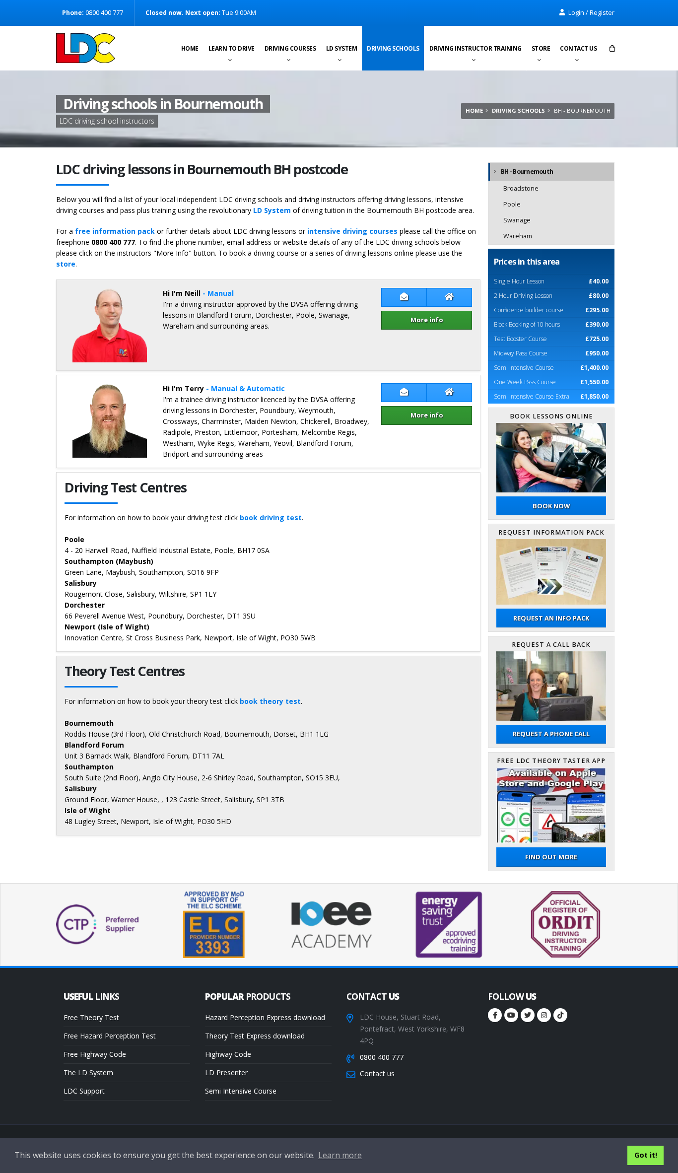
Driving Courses (290, 48)
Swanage (517, 220)
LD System (341, 48)
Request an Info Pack (551, 618)
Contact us (578, 48)
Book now (551, 505)
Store (541, 48)
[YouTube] (511, 1015)
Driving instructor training (475, 48)
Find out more (551, 856)
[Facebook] (495, 1015)
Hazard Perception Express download (265, 1017)
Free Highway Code (95, 1054)
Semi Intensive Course (240, 1091)
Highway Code (228, 1054)
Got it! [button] (645, 1155)
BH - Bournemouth (527, 171)
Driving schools (393, 48)
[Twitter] (528, 1015)
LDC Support (84, 1091)
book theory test (270, 701)
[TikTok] (560, 1015)
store (65, 264)
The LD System (88, 1072)
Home (190, 48)
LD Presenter (226, 1072)
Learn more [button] (340, 1155)
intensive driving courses (352, 231)
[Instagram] (544, 1015)
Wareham (517, 236)
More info (426, 319)
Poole (512, 204)
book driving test (271, 517)
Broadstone (521, 188)
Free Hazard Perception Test (110, 1035)
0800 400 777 (382, 1057)
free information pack (115, 231)
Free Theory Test (91, 1017)
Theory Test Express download (255, 1035)
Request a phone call (551, 733)
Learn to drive (231, 48)
